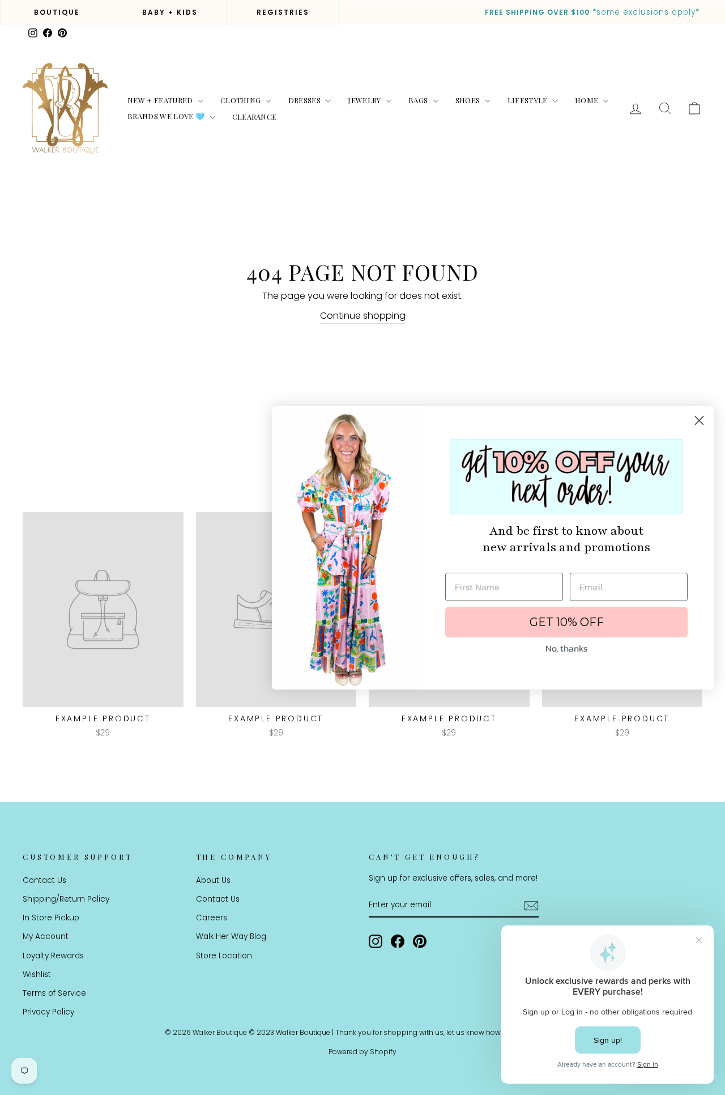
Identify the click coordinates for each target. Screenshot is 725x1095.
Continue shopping (363, 315)
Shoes (468, 100)
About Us (213, 880)
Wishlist (37, 974)
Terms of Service (54, 993)
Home (587, 100)
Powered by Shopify (362, 1051)
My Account (46, 936)
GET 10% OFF (567, 622)
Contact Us (44, 880)
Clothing (241, 100)
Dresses (305, 100)
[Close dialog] (699, 420)
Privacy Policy (48, 1012)
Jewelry (365, 100)
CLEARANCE (254, 116)
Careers (211, 917)
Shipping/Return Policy (66, 899)
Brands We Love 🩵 (167, 116)
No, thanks (566, 648)
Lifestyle (528, 100)
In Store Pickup (51, 917)
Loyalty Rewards (53, 955)
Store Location (224, 955)
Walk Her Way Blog (231, 936)
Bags (419, 100)
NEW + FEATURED (161, 100)
